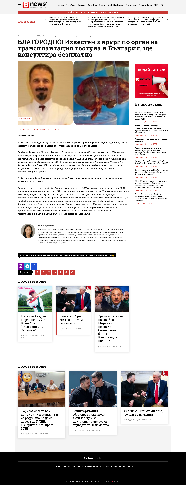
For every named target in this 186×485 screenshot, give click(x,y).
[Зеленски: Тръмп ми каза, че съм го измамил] (73, 299)
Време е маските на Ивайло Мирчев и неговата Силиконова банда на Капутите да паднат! (110, 328)
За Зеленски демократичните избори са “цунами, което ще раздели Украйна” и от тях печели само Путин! (150, 151)
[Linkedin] (54, 272)
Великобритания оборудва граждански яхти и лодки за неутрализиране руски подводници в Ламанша (151, 129)
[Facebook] (37, 272)
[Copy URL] (72, 272)
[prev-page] (45, 19)
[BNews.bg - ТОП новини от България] (34, 5)
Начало (20, 36)
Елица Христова (28, 135)
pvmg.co (117, 481)
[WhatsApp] (48, 272)
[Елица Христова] (28, 234)
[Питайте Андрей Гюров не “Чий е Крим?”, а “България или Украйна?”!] (35, 299)
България (28, 36)
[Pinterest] (43, 272)
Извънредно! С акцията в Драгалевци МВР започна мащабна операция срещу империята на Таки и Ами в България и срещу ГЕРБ (145, 20)
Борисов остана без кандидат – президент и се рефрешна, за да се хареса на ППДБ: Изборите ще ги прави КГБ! (150, 115)
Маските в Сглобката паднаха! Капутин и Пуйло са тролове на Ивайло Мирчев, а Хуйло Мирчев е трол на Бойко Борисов (65, 20)
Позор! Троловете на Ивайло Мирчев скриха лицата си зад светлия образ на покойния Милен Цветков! (151, 197)
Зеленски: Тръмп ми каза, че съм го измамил (72, 319)
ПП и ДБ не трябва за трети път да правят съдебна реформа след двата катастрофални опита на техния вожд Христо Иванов (151, 184)
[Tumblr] (60, 272)
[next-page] (167, 19)
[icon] (21, 267)
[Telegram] (66, 272)
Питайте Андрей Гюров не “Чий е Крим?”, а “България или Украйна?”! (33, 323)
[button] (161, 5)
